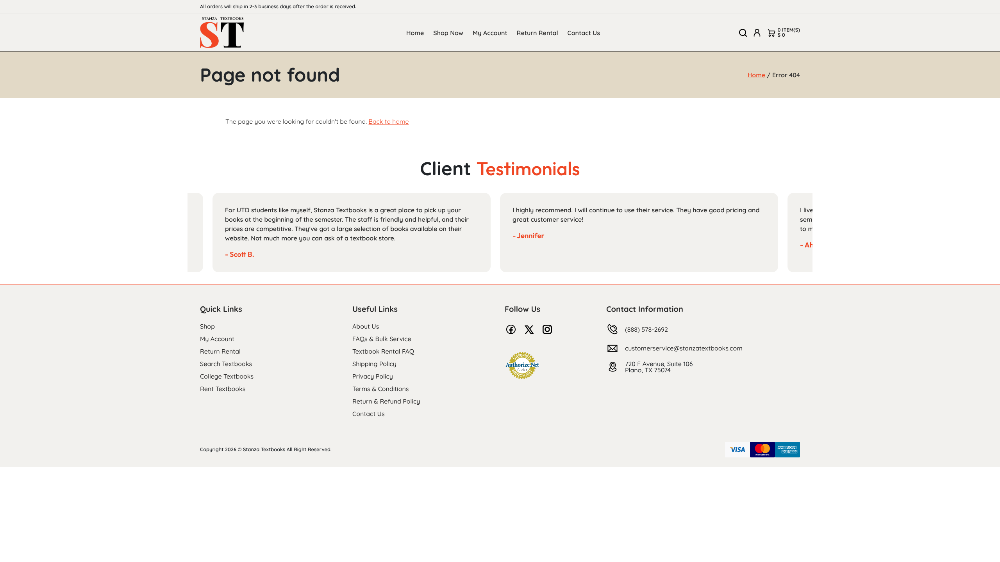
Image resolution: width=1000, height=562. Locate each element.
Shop (207, 326)
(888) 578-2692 (646, 329)
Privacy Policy (372, 376)
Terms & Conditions (380, 389)
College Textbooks (227, 376)
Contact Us (584, 33)
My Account (490, 33)
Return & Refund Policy (386, 401)
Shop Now (448, 33)
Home (415, 33)
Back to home (388, 121)
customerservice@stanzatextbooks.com (684, 348)
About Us (365, 326)
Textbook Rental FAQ (383, 351)
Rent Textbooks (222, 389)
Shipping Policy (374, 364)
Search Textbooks (226, 364)
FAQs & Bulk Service (381, 339)
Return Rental (537, 33)
